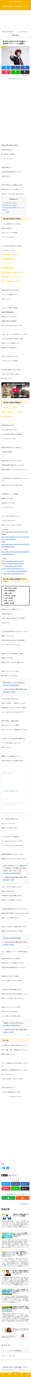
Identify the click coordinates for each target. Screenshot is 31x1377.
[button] (27, 635)
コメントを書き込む (15, 1350)
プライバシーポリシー (8, 1370)
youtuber (5, 1175)
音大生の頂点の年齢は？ (10, 205)
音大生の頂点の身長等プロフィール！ (13, 207)
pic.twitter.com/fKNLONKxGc (11, 1025)
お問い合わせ (15, 1372)
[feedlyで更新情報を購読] (8, 1198)
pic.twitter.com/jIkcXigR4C (11, 685)
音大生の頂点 (13, 1175)
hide (17, 199)
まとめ (4, 210)
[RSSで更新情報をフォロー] (22, 1198)
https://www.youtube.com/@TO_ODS (17, 532)
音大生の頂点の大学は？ (10, 203)
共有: (6, 212)
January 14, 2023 (8, 945)
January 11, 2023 (8, 1032)
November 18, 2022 (9, 692)
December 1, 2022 (8, 880)
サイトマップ (23, 1370)
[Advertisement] (15, 20)
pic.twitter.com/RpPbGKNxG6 (12, 938)
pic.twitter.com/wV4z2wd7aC (12, 873)
